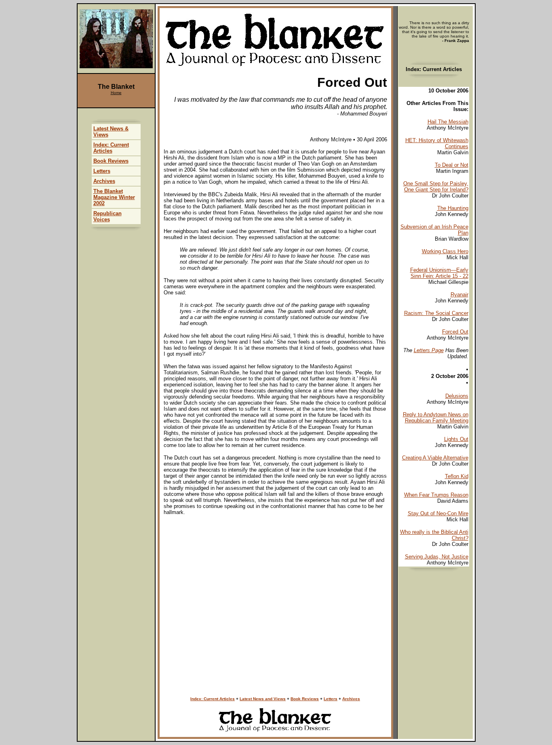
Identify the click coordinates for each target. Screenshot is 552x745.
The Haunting (452, 208)
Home (116, 92)
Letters (330, 699)
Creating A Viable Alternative (435, 458)
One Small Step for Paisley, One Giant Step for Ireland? (435, 186)
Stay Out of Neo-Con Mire (438, 513)
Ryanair (459, 295)
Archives (351, 699)
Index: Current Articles (212, 699)
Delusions (456, 396)
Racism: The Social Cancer (436, 313)
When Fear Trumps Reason (436, 495)
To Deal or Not (451, 165)
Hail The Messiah (448, 122)
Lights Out (456, 439)
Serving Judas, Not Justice (436, 557)
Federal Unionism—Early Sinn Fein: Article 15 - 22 (439, 273)
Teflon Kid (456, 476)
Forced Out (455, 332)
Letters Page (429, 350)
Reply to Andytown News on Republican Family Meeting (435, 417)
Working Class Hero (445, 251)
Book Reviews (305, 699)
